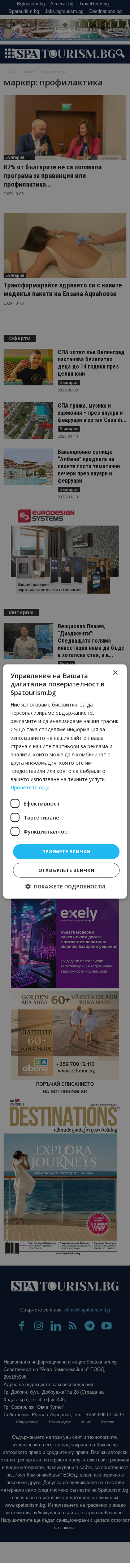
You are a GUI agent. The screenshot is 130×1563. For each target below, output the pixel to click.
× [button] (115, 673)
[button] (65, 886)
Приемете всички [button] (66, 851)
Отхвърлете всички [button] (66, 870)
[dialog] (65, 781)
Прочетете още (29, 787)
